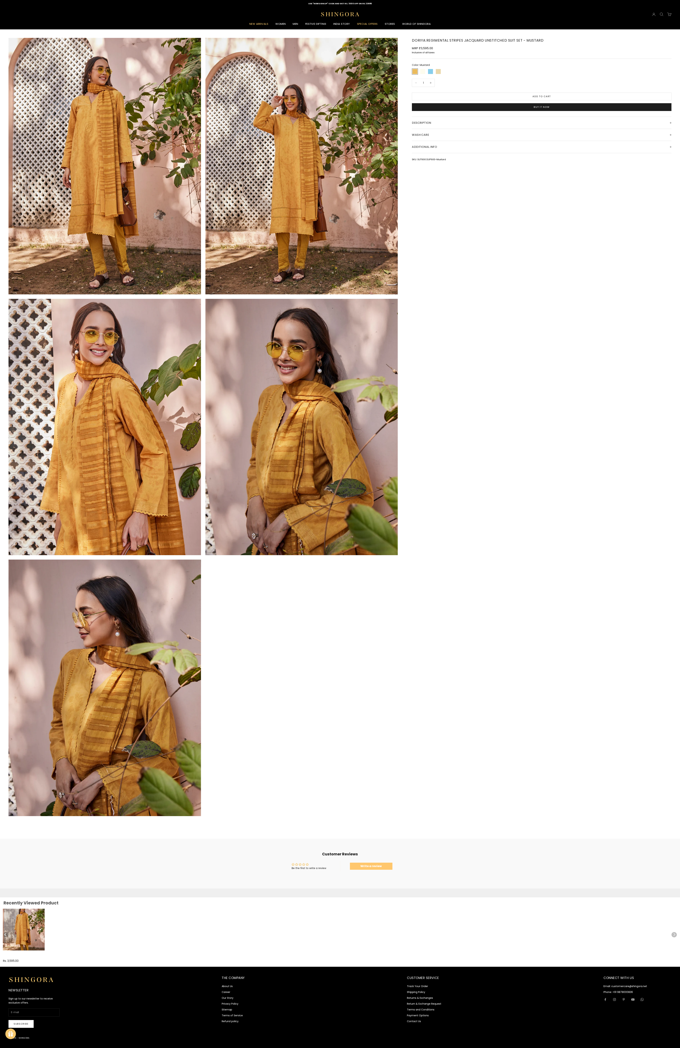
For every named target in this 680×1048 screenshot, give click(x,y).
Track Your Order (417, 986)
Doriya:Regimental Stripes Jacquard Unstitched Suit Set (19, 956)
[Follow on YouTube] (633, 999)
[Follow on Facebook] (605, 999)
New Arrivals (258, 24)
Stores (390, 24)
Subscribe (21, 1024)
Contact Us (414, 1021)
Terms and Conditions (420, 1009)
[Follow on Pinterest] (623, 999)
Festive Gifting (315, 24)
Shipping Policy (416, 992)
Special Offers (367, 24)
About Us (227, 986)
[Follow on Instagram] (614, 999)
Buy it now (542, 107)
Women (280, 24)
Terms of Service (232, 1015)
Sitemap (227, 1009)
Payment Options (418, 1015)
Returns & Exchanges (420, 998)
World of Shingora (416, 24)
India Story (341, 24)
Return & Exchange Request (424, 1004)
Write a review (371, 866)
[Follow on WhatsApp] (642, 999)
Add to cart (541, 96)
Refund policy (230, 1021)
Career (226, 992)
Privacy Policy (230, 1004)
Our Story (227, 998)
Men (295, 24)
